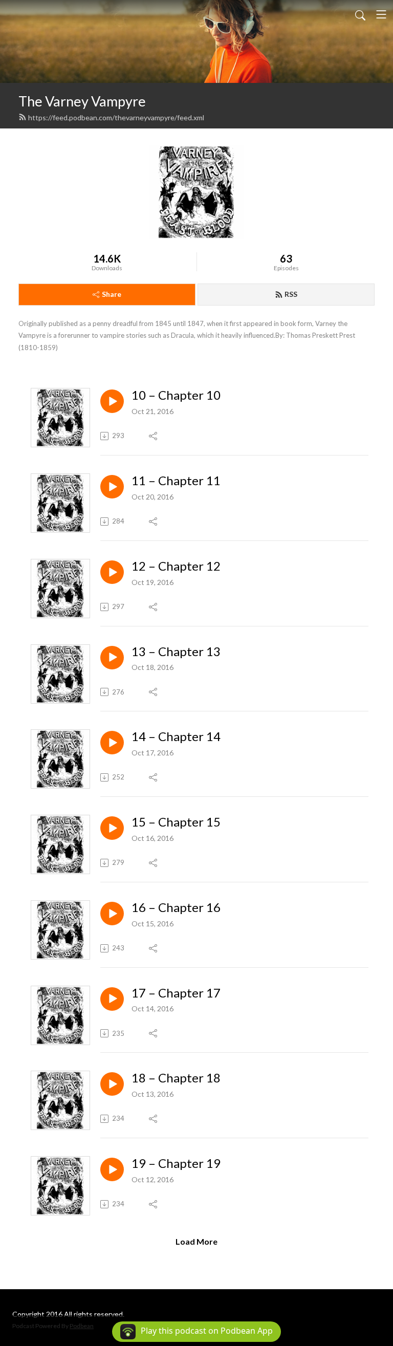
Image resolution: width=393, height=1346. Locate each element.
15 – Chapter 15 (176, 822)
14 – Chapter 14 (176, 736)
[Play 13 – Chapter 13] (112, 657)
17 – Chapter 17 (176, 993)
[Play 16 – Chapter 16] (112, 913)
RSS (291, 294)
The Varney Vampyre (82, 101)
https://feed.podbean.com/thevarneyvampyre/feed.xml (116, 117)
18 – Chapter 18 (176, 1078)
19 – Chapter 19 (176, 1163)
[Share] (154, 436)
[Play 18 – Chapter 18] (112, 1084)
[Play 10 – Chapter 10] (112, 401)
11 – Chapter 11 (176, 480)
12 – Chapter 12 (176, 566)
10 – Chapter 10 (176, 395)
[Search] (360, 14)
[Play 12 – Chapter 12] (112, 572)
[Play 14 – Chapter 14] (112, 742)
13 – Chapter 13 (176, 651)
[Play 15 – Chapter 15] (112, 828)
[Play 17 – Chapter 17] (112, 999)
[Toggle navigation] (381, 14)
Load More (196, 1241)
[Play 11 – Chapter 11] (112, 486)
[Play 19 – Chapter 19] (112, 1169)
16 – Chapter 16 (176, 907)
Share (111, 294)
